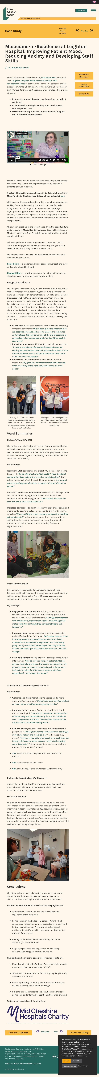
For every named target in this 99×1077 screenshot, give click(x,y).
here (62, 196)
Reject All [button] (76, 1061)
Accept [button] (66, 1061)
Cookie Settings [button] (70, 1066)
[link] (38, 1021)
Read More (82, 1066)
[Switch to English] (94, 2)
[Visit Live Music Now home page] (9, 19)
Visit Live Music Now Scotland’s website (23, 1064)
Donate (81, 10)
